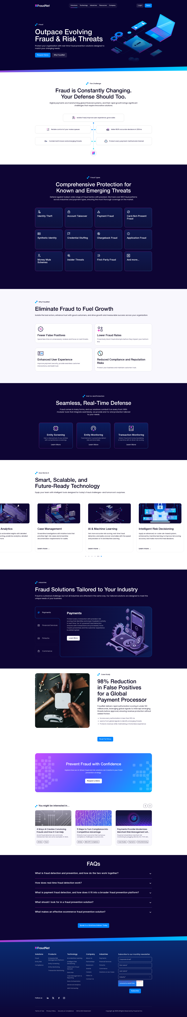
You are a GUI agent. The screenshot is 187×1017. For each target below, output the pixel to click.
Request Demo (43, 55)
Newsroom (89, 965)
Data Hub (70, 972)
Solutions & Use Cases (106, 972)
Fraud (37, 958)
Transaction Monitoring (56, 970)
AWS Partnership (72, 988)
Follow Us (89, 976)
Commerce (103, 969)
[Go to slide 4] (95, 556)
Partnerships (90, 962)
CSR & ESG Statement (83, 1011)
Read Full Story (105, 739)
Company (90, 954)
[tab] (47, 612)
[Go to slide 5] (98, 556)
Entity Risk (38, 962)
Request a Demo (93, 781)
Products (52, 954)
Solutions (39, 954)
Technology (72, 954)
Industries (103, 954)
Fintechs (102, 965)
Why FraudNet (59, 55)
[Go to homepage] (42, 5)
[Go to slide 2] (88, 556)
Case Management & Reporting (74, 977)
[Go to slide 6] (101, 556)
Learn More (73, 638)
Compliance (39, 965)
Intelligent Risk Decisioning (72, 963)
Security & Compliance (66, 1011)
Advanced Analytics (74, 985)
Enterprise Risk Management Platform (56, 959)
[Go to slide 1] (85, 556)
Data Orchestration (73, 981)
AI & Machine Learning (74, 958)
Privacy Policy (51, 1011)
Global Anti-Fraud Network (73, 968)
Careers (88, 972)
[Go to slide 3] (92, 556)
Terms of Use (39, 1011)
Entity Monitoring (54, 967)
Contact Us (90, 979)
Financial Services (105, 962)
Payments (102, 958)
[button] (74, 5)
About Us (89, 958)
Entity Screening (53, 964)
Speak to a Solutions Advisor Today (93, 925)
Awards (88, 969)
